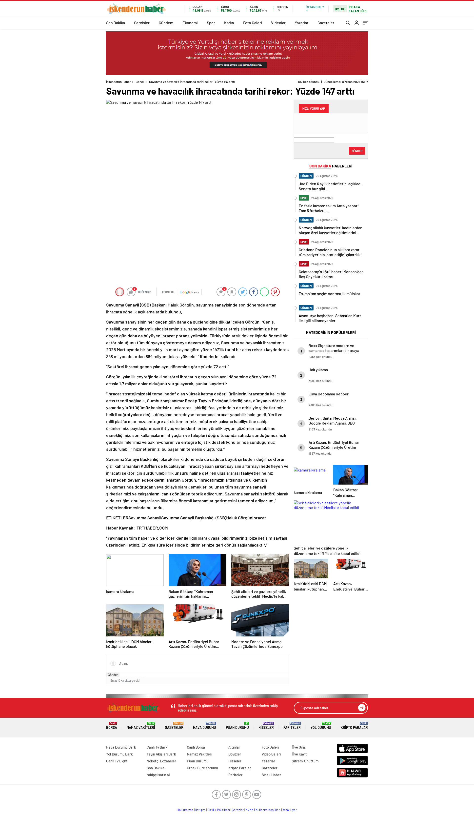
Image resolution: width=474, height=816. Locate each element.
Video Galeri (271, 754)
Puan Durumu (237, 726)
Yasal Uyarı (289, 810)
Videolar (278, 22)
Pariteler (292, 726)
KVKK (250, 810)
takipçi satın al (158, 775)
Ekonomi (190, 22)
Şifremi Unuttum (305, 761)
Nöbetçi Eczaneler (161, 761)
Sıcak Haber (271, 775)
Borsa (111, 726)
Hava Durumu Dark (121, 747)
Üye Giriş (299, 747)
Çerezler (238, 810)
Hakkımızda (185, 810)
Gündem (166, 22)
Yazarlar (301, 22)
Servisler (142, 22)
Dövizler (234, 754)
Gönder (113, 675)
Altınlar (234, 747)
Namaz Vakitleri (141, 726)
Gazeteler (325, 22)
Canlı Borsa (196, 747)
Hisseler (266, 726)
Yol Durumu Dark (119, 754)
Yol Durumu (321, 726)
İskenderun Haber (118, 82)
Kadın (229, 22)
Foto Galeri (252, 22)
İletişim (200, 810)
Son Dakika (115, 22)
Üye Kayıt (299, 754)
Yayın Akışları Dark (161, 754)
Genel (140, 82)
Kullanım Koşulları (268, 810)
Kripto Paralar (354, 726)
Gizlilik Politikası (218, 810)
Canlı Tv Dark (157, 747)
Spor (211, 22)
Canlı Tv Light (117, 761)
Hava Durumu (204, 726)
